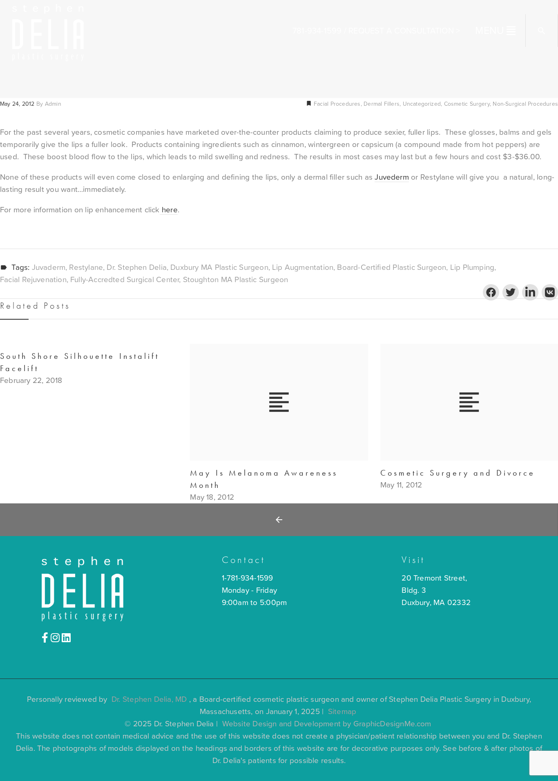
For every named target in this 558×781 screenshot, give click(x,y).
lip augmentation (302, 267)
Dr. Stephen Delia (137, 267)
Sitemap (342, 711)
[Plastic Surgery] (48, 31)
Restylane (86, 267)
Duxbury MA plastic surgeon (219, 267)
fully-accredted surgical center (124, 280)
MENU (489, 30)
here (169, 209)
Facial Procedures (336, 103)
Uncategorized (422, 103)
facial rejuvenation (33, 280)
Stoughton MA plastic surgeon (235, 280)
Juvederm (392, 177)
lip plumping (472, 267)
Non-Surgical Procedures (525, 103)
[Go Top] (543, 763)
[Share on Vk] (550, 292)
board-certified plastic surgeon (391, 267)
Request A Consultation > (404, 31)
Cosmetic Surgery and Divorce (458, 472)
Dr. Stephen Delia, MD (149, 699)
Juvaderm (49, 267)
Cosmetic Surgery (467, 103)
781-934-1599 (316, 31)
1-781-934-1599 (247, 578)
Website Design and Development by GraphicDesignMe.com (326, 723)
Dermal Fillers (382, 103)
